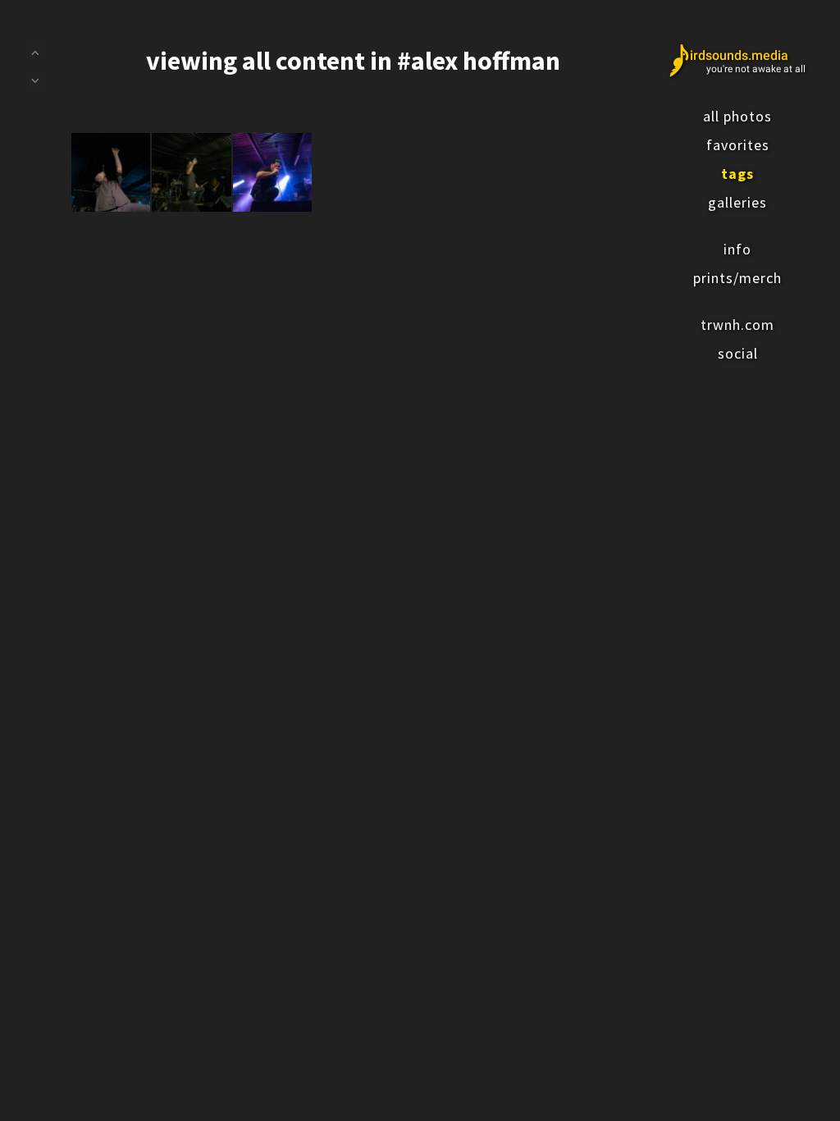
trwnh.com (737, 324)
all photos (737, 116)
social (738, 353)
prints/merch (737, 277)
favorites (737, 144)
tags (737, 173)
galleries (737, 202)
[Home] (737, 60)
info (737, 249)
